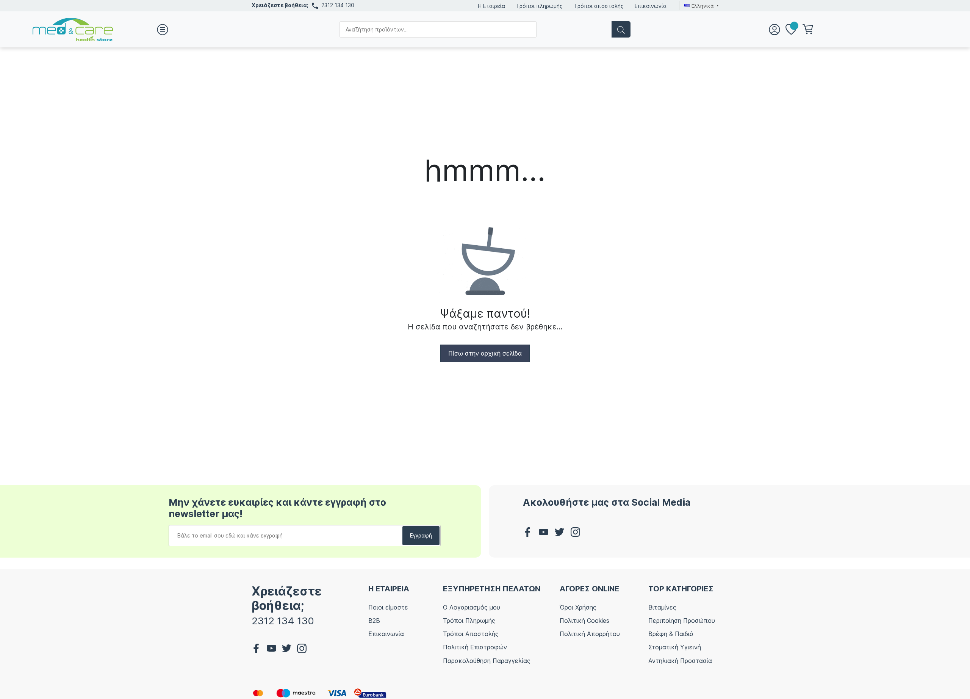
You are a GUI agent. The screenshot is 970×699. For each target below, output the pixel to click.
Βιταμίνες (662, 607)
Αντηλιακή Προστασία (680, 661)
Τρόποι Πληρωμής (469, 620)
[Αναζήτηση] (621, 29)
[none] (700, 5)
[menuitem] (700, 5)
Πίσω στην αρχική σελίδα (485, 353)
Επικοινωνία (650, 6)
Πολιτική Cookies (584, 620)
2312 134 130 (337, 5)
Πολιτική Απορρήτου (590, 634)
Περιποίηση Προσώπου (681, 620)
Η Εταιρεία (491, 6)
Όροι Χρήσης (578, 607)
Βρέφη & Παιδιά (670, 634)
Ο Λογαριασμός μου (471, 607)
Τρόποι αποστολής (599, 6)
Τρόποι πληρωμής (539, 6)
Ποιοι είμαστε (388, 607)
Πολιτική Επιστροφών (475, 647)
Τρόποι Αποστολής (471, 634)
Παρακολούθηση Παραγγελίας (486, 661)
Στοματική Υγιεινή (674, 647)
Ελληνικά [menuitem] (703, 6)
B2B (374, 620)
